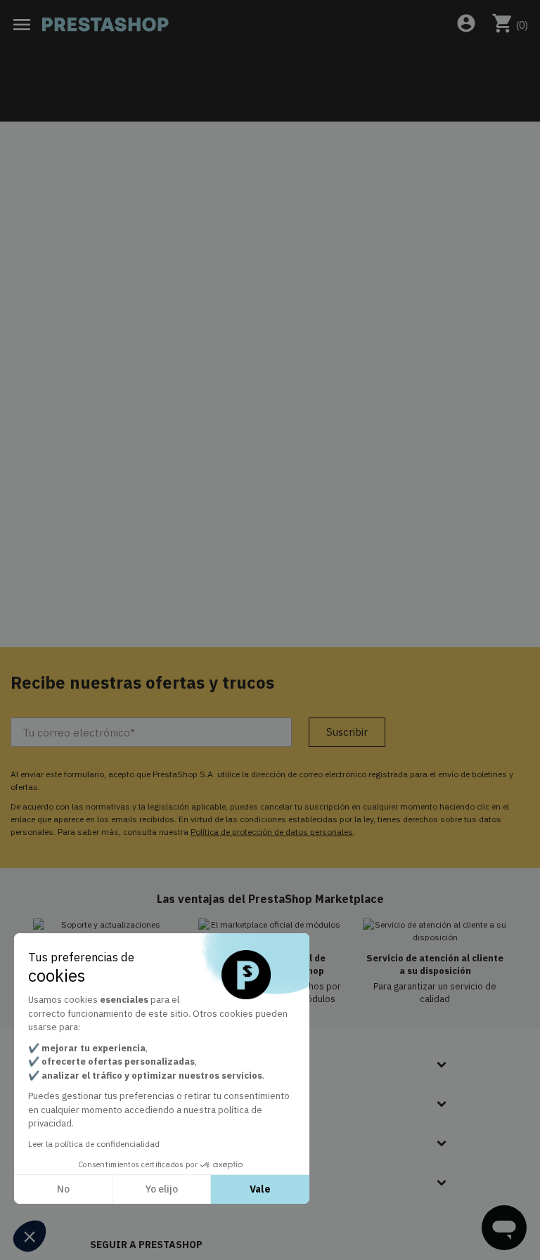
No (63, 1189)
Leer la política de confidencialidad (94, 1143)
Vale (260, 1189)
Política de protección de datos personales (272, 831)
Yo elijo (161, 1189)
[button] (29, 1236)
